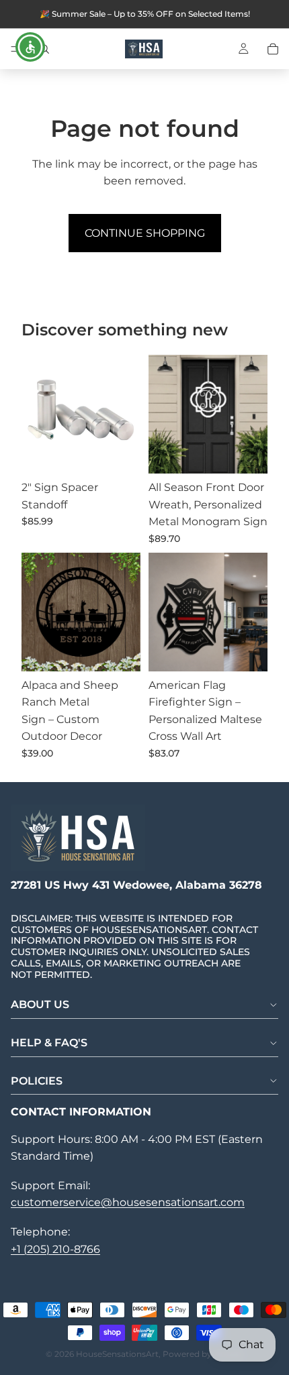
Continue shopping (145, 233)
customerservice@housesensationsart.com (128, 1202)
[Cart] (273, 49)
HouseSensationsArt (117, 1354)
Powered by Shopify (203, 1354)
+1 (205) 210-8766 (55, 1249)
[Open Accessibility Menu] (30, 47)
